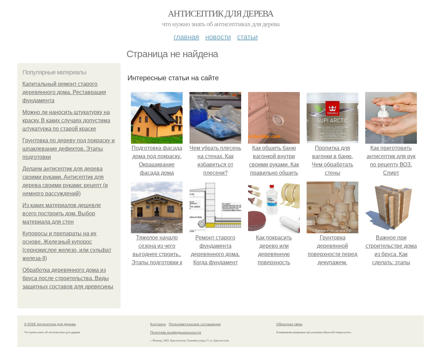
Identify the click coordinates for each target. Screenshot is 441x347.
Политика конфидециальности (175, 332)
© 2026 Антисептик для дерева (50, 324)
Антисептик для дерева (220, 13)
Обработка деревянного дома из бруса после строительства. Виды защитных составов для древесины (67, 278)
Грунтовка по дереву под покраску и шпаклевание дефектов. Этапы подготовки (68, 148)
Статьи (247, 36)
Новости (218, 36)
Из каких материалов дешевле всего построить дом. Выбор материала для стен (61, 213)
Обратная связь (289, 324)
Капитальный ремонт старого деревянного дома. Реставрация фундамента (64, 92)
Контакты (158, 324)
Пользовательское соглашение (195, 324)
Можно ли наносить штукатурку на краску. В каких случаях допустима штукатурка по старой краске (66, 120)
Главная (186, 36)
